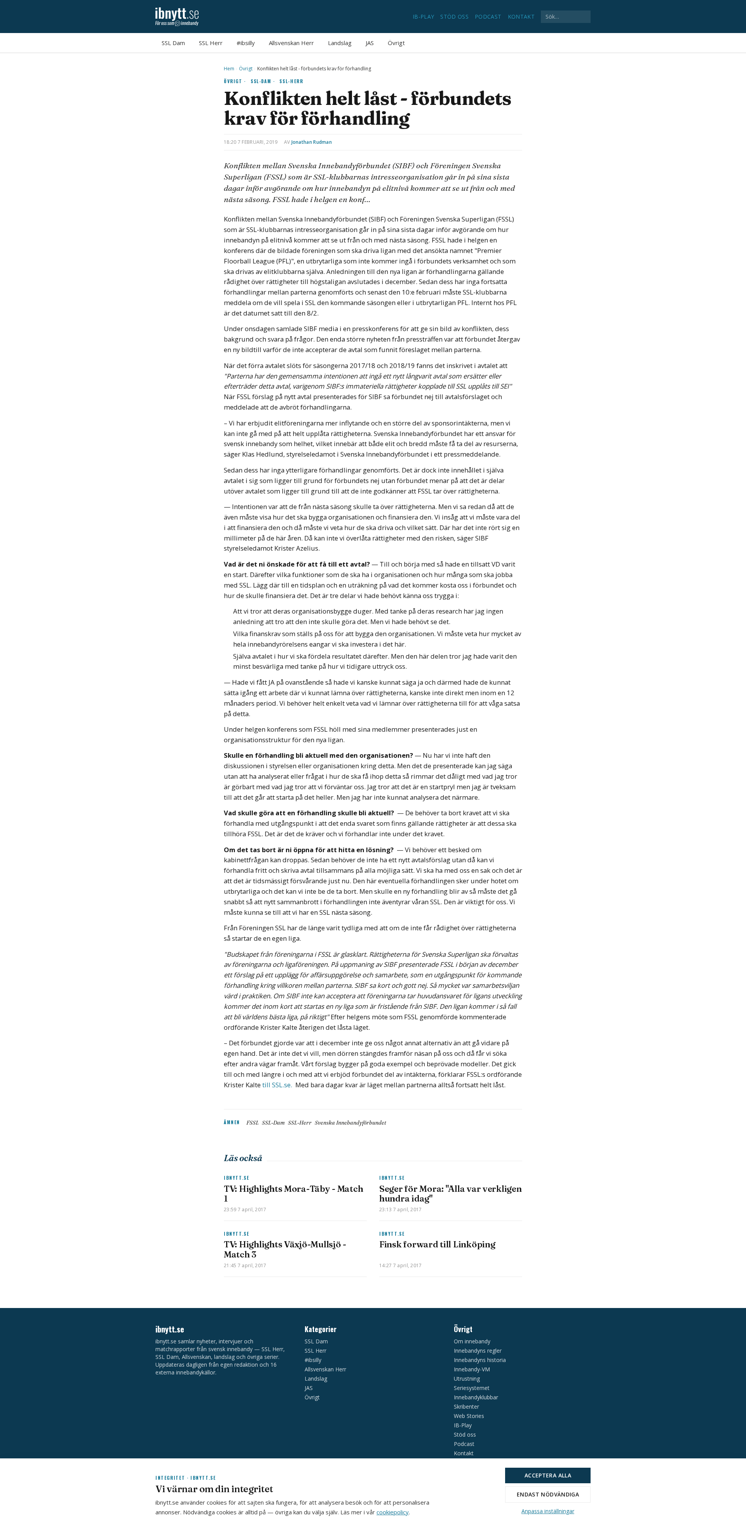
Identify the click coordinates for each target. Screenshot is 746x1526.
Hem (229, 69)
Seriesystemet (472, 1388)
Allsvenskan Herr (291, 43)
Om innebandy (472, 1341)
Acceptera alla (548, 1475)
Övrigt (396, 43)
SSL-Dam (273, 1122)
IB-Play (423, 16)
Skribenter (466, 1406)
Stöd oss (454, 16)
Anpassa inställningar (547, 1511)
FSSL (252, 1122)
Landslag (340, 43)
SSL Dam (173, 43)
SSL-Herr (291, 81)
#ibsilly (246, 43)
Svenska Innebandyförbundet (350, 1122)
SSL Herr (211, 43)
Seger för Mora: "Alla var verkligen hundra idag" (450, 1193)
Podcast (488, 16)
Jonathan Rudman (311, 142)
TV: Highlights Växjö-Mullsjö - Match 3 (285, 1249)
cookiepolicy (392, 1512)
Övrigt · (235, 81)
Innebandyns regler (478, 1350)
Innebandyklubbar (476, 1397)
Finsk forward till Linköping (437, 1244)
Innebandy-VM (472, 1369)
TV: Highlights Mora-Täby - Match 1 (293, 1193)
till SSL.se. (278, 1084)
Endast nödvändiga (548, 1494)
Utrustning (467, 1378)
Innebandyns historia (480, 1360)
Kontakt (521, 16)
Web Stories (469, 1416)
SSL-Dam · (263, 81)
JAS (370, 43)
